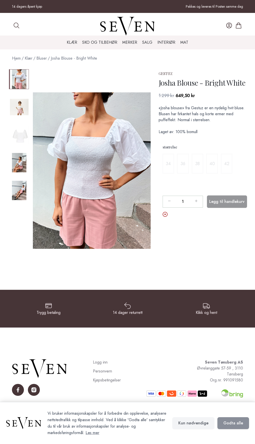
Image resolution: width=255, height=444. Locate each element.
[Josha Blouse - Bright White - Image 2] (19, 107)
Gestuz (166, 73)
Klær (28, 58)
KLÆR (72, 42)
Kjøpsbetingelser (107, 380)
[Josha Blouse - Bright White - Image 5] (19, 190)
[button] (92, 170)
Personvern (102, 371)
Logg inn (100, 362)
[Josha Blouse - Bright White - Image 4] (19, 163)
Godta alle (233, 423)
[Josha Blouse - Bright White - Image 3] (19, 135)
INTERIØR (166, 42)
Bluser (41, 58)
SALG (147, 42)
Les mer (92, 433)
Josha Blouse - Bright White (74, 58)
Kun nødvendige (193, 423)
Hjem (16, 58)
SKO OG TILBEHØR (99, 42)
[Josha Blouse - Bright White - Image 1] (19, 79)
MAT (184, 42)
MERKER (129, 42)
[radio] (168, 164)
